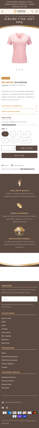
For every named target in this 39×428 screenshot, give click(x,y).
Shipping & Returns (9, 377)
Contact (4, 367)
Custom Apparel (8, 364)
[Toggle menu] (2, 11)
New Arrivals (6, 318)
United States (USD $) (12, 402)
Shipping (5, 85)
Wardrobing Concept (10, 356)
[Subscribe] (35, 299)
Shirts (4, 322)
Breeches (5, 339)
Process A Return (8, 381)
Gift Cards (5, 388)
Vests (4, 325)
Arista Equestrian (13, 420)
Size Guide (6, 118)
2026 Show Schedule (9, 360)
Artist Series (6, 332)
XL (5, 140)
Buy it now (19, 155)
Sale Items (5, 343)
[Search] (32, 11)
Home (7, 16)
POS (21, 420)
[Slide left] (16, 69)
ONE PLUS (25, 140)
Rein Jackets (6, 336)
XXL (13, 140)
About (4, 353)
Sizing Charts (6, 384)
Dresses (4, 329)
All (13, 16)
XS (5, 134)
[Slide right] (22, 69)
